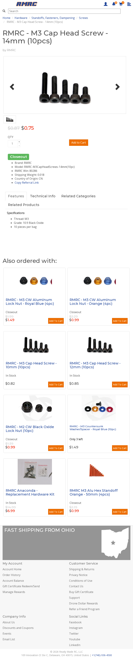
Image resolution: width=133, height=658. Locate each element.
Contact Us (76, 586)
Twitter (74, 633)
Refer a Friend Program (84, 609)
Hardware (21, 18)
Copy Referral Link (27, 182)
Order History (11, 575)
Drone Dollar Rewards (83, 603)
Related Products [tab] (23, 205)
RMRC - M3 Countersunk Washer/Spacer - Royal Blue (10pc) (93, 428)
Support (74, 598)
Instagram (76, 628)
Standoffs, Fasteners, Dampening (53, 18)
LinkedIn (74, 645)
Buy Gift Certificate (81, 592)
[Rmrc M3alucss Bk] (98, 408)
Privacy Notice (78, 575)
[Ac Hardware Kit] (34, 472)
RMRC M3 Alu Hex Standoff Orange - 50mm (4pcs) (94, 492)
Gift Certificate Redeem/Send (21, 586)
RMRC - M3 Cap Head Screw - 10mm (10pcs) (31, 365)
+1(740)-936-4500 (102, 655)
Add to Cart (78, 142)
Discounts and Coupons (18, 628)
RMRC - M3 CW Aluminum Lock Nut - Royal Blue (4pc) (30, 302)
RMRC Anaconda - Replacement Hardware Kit (30, 492)
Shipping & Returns (81, 569)
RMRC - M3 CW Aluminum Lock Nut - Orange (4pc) (93, 302)
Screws (83, 18)
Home (6, 18)
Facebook (75, 622)
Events (7, 633)
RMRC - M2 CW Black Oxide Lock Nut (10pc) (30, 429)
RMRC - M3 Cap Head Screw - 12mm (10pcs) (95, 365)
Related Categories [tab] (78, 196)
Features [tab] (16, 196)
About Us (9, 622)
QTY (10, 137)
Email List (9, 639)
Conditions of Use (80, 581)
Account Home (12, 569)
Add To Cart (56, 320)
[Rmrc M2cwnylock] (34, 408)
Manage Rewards (14, 592)
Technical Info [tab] (42, 196)
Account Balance (13, 581)
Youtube (74, 639)
